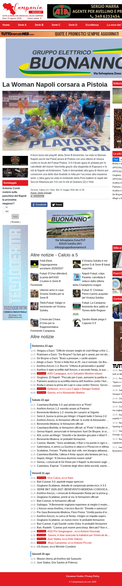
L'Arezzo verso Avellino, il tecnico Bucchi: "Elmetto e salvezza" (72, 508)
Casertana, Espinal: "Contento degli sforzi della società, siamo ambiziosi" (78, 465)
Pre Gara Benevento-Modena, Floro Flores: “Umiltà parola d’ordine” (75, 512)
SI (7, 207)
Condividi (40, 204)
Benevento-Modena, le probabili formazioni (61, 439)
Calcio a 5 (43, 190)
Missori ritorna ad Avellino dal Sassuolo (59, 558)
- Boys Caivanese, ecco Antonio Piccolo (65, 542)
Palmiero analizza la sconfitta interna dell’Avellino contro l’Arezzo (73, 381)
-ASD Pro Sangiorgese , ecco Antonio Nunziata (69, 531)
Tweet (58, 204)
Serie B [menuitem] (39, 25)
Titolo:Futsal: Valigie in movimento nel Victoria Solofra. (52, 306)
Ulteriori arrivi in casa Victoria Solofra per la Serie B (52, 294)
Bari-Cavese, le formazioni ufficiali (56, 500)
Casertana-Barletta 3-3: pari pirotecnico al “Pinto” (64, 404)
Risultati (15, 222)
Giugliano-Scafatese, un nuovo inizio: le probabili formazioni (71, 520)
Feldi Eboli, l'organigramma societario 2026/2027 (51, 264)
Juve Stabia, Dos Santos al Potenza (57, 562)
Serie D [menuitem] (73, 25)
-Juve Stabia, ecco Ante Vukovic (60, 539)
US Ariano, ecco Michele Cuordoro (56, 546)
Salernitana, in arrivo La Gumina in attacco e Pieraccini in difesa (73, 446)
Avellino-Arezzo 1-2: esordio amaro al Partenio (63, 408)
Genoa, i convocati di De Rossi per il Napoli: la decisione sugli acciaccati (78, 462)
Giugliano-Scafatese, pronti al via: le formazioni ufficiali (67, 497)
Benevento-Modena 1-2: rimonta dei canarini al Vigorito (68, 412)
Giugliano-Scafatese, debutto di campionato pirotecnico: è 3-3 (71, 485)
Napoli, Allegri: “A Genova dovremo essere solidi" (64, 458)
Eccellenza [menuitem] (92, 25)
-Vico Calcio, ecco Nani (55, 478)
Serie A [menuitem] (22, 25)
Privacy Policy (92, 576)
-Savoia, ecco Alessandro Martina (61, 392)
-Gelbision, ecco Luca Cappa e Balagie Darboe (69, 388)
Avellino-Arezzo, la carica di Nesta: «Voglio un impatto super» (71, 516)
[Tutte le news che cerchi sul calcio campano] (22, 10)
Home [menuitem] (6, 25)
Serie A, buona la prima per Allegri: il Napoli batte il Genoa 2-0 (72, 416)
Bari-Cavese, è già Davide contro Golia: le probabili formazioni (72, 523)
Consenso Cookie (74, 576)
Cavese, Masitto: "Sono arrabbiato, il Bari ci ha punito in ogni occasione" (77, 443)
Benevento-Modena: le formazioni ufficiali (60, 423)
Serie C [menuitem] (56, 25)
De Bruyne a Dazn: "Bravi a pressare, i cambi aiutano (67, 358)
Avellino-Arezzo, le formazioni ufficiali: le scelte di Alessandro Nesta (75, 420)
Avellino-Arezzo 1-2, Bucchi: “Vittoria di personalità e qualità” (71, 366)
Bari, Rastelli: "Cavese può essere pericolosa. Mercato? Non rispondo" (76, 527)
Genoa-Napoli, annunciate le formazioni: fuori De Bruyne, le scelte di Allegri (79, 431)
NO (7, 211)
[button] (15, 216)
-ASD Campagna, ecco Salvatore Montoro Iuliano (70, 373)
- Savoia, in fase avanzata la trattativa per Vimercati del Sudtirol (77, 535)
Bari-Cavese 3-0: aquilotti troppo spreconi (60, 481)
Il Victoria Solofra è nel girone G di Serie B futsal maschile (96, 264)
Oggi (116, 159)
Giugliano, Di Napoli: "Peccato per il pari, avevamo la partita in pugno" (76, 377)
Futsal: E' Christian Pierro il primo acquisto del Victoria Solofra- (95, 294)
